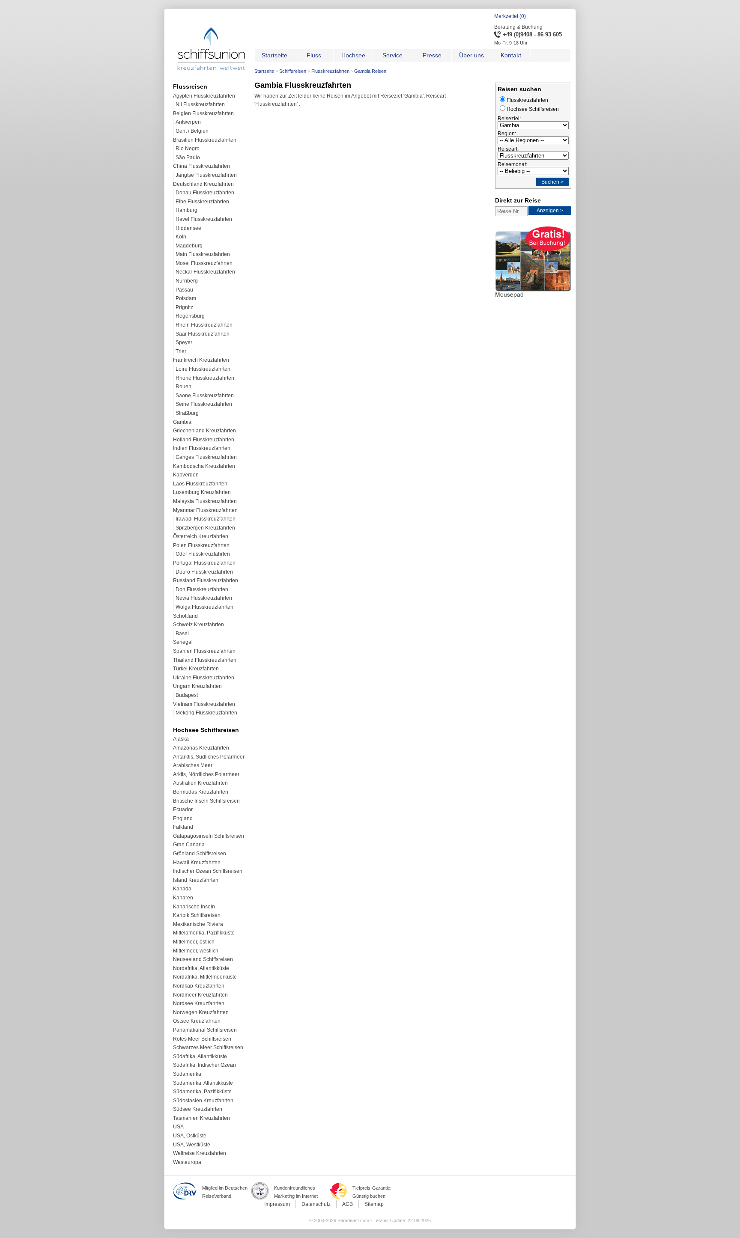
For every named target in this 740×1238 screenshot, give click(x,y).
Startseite (264, 71)
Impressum (277, 1204)
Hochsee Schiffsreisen (533, 109)
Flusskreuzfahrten (330, 71)
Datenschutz (316, 1204)
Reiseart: (508, 149)
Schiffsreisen (292, 71)
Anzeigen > (550, 211)
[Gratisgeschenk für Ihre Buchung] (533, 299)
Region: (507, 133)
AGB (347, 1204)
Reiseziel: (509, 118)
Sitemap (374, 1204)
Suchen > (552, 182)
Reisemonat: (512, 164)
